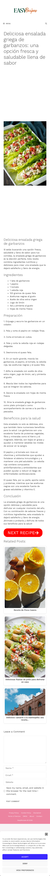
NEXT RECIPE (21, 532)
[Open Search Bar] (46, 23)
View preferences (25, 870)
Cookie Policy (26, 813)
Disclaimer (37, 813)
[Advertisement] (25, 95)
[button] (46, 834)
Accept (25, 857)
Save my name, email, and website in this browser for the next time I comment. (25, 791)
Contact (39, 816)
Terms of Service (14, 816)
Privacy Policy (14, 813)
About (32, 816)
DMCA (25, 816)
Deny (25, 863)
